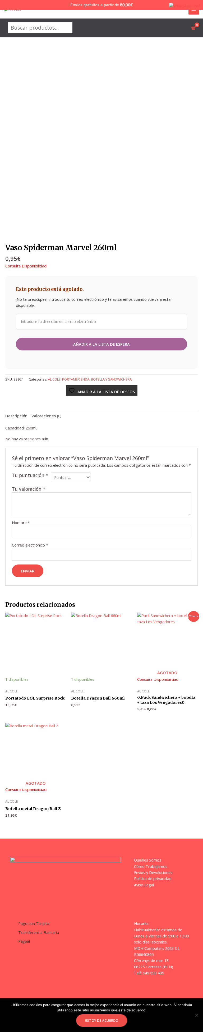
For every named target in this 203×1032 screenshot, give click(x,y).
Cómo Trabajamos (150, 866)
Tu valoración (28, 489)
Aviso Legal (144, 884)
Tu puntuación (30, 475)
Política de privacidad (153, 878)
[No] (196, 1015)
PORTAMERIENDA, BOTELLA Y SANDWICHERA (97, 379)
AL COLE (54, 379)
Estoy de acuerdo (101, 1020)
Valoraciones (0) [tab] (46, 415)
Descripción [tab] (16, 415)
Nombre (21, 522)
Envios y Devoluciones (153, 872)
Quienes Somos (147, 860)
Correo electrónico (30, 545)
